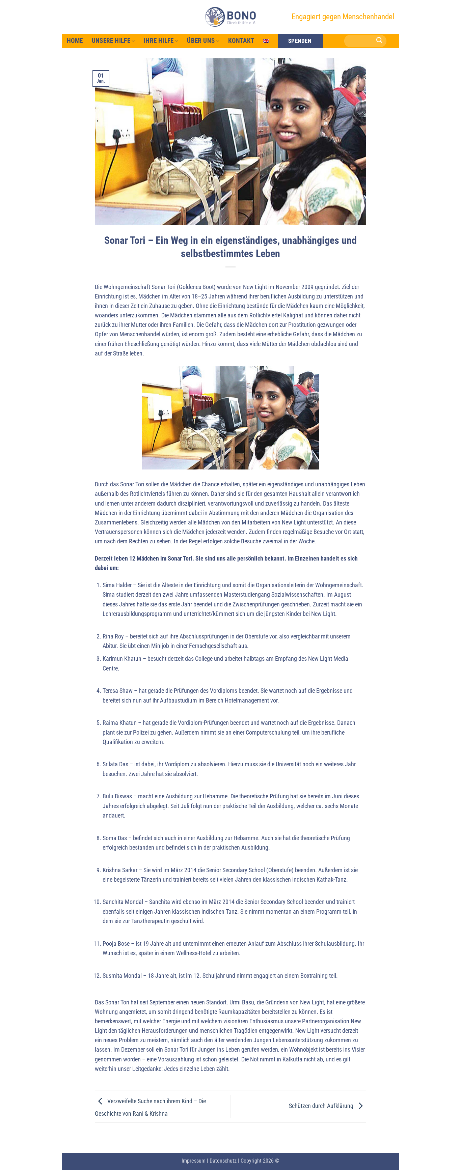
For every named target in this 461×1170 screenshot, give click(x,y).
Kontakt (241, 41)
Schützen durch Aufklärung (322, 1106)
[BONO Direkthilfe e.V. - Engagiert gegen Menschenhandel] (230, 17)
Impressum (194, 1161)
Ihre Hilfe (159, 41)
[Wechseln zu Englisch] (266, 40)
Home (75, 41)
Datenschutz (223, 1161)
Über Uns (201, 41)
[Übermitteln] (379, 41)
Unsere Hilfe (111, 41)
